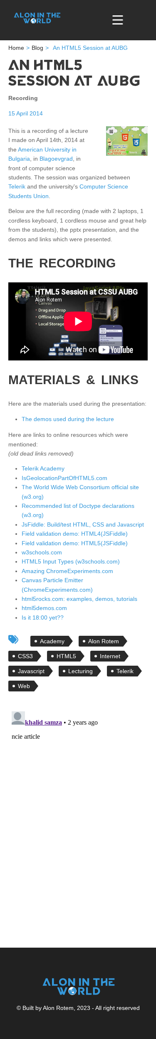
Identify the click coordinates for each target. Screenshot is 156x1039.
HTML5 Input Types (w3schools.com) (71, 561)
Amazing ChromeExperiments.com (67, 571)
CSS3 (25, 656)
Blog (37, 47)
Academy (52, 641)
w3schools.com (42, 552)
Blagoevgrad (56, 158)
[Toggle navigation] (117, 20)
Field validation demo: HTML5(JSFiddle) (75, 543)
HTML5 (66, 656)
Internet (110, 656)
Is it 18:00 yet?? (43, 617)
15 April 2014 (25, 113)
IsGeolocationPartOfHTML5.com (64, 478)
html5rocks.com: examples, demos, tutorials (79, 598)
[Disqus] (78, 812)
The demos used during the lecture (68, 419)
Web (24, 686)
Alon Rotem (103, 641)
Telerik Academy (43, 468)
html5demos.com (44, 608)
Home (16, 47)
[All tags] (13, 639)
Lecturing (80, 671)
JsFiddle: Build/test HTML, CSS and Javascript (83, 524)
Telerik (16, 186)
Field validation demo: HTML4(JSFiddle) (75, 533)
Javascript (31, 671)
